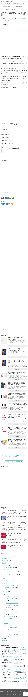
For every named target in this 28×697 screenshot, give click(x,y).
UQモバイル (7, 576)
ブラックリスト (7, 609)
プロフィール (2, 691)
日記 (3, 638)
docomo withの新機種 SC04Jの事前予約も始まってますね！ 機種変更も (17, 394)
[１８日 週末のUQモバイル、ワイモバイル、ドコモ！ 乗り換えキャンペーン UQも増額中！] (4, 417)
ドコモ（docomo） (20, 18)
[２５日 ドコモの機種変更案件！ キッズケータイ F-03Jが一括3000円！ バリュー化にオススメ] (4, 442)
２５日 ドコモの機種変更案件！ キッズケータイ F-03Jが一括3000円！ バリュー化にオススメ (17, 441)
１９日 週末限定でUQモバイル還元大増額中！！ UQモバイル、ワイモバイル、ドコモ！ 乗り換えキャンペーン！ (16, 541)
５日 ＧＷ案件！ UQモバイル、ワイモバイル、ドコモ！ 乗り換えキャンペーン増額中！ (17, 428)
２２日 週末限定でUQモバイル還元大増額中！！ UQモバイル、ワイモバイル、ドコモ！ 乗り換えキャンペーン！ (16, 524)
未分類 (3, 640)
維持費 (3, 578)
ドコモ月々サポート (11, 596)
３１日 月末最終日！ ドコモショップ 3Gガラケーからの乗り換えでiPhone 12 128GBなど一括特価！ (17, 383)
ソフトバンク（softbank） (10, 571)
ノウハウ (6, 625)
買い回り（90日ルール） (10, 616)
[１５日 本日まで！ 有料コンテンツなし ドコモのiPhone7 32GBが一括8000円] (4, 406)
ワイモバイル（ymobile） (10, 574)
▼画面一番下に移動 (5, 20)
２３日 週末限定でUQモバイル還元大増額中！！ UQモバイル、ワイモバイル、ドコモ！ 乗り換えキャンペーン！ (16, 512)
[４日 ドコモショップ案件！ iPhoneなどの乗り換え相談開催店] (4, 351)
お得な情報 (4, 558)
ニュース (4, 556)
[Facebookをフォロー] (4, 204)
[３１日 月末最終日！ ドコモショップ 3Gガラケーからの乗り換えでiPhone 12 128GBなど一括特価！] (4, 385)
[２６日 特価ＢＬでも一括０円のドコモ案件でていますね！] (4, 375)
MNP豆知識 (5, 591)
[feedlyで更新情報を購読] (9, 204)
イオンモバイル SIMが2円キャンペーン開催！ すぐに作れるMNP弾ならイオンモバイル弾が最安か (14, 649)
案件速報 (4, 563)
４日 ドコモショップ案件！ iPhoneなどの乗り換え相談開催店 (17, 349)
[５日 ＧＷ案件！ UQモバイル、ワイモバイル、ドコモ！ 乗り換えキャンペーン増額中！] (4, 430)
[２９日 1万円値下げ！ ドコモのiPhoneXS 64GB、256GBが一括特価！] (4, 363)
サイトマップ (9, 691)
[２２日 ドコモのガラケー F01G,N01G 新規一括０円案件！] (4, 340)
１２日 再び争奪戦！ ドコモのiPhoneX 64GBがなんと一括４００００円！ (15, 456)
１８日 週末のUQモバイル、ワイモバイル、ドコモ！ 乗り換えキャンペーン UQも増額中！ (17, 416)
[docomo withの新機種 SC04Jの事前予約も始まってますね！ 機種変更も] (4, 396)
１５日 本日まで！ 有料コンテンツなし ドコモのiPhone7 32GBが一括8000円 (17, 405)
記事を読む (17, 345)
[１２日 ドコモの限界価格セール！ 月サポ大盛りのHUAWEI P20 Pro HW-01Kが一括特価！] (7, 198)
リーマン (5, 329)
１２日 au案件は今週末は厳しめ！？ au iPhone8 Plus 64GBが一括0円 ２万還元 (14, 460)
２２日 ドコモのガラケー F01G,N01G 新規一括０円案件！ (17, 338)
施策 (5, 594)
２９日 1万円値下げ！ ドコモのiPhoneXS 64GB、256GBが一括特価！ (16, 361)
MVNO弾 (6, 623)
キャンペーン (5, 560)
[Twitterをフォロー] (2, 204)
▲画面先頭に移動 (5, 192)
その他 (5, 565)
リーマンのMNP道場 (7, 1)
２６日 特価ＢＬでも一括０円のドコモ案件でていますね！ (17, 373)
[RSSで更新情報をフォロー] (12, 204)
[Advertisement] (14, 39)
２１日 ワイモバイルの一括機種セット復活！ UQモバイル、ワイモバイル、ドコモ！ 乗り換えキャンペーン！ (16, 529)
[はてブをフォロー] (7, 204)
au (4, 569)
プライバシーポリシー (17, 691)
